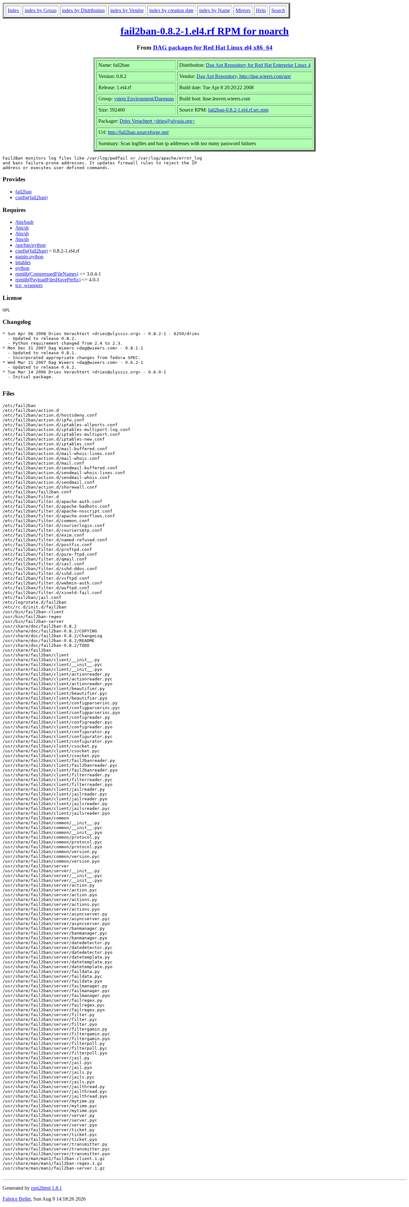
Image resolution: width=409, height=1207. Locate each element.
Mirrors (243, 10)
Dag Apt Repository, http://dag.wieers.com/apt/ (244, 76)
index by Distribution (83, 10)
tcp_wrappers (28, 285)
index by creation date (171, 10)
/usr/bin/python (30, 245)
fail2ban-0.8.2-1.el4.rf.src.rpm (238, 110)
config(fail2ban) (31, 197)
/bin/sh (22, 228)
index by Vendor (127, 10)
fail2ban (23, 191)
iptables (23, 262)
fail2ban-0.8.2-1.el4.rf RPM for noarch (204, 31)
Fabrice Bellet (17, 1199)
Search (278, 10)
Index (13, 10)
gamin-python (29, 256)
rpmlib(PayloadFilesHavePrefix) (48, 279)
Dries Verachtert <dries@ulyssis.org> (157, 121)
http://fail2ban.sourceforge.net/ (138, 132)
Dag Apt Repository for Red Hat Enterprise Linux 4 (258, 65)
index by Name (214, 10)
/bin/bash (24, 222)
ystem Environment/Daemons (144, 98)
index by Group (41, 10)
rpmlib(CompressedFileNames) (46, 274)
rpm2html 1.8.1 (46, 1188)
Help (261, 10)
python (22, 268)
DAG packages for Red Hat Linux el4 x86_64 (213, 47)
